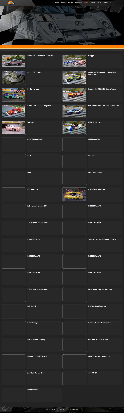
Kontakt (62, 409)
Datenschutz (50, 409)
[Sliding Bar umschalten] (110, 2)
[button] (113, 2)
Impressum (74, 409)
